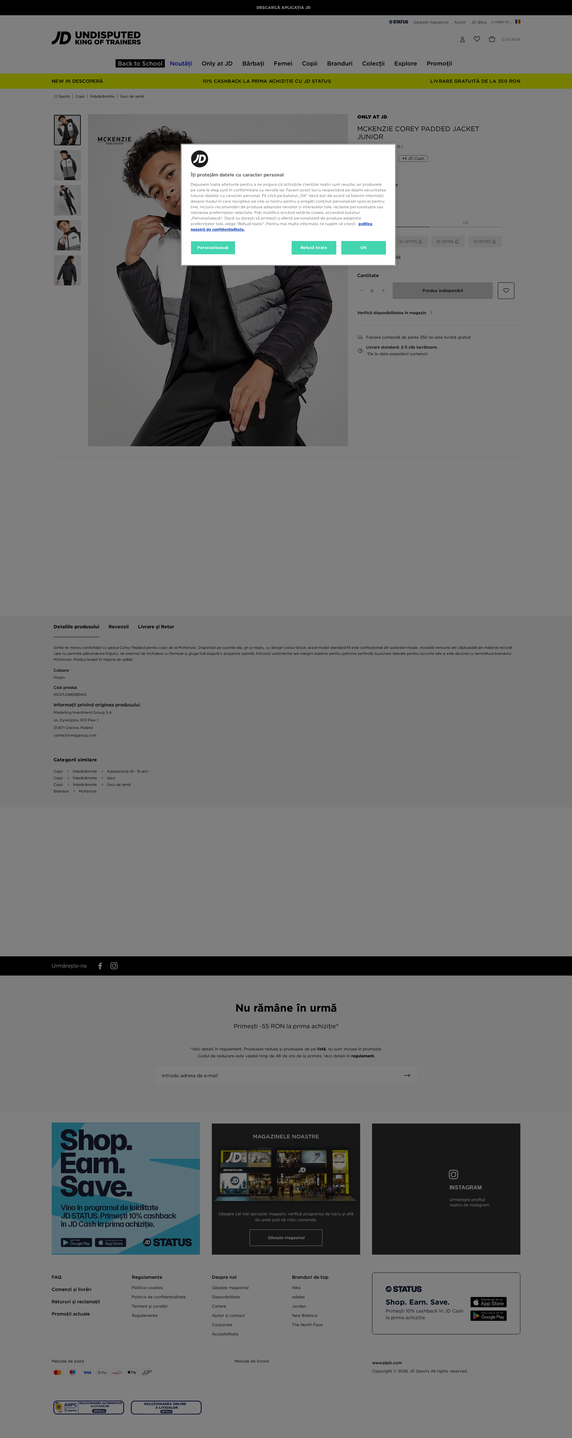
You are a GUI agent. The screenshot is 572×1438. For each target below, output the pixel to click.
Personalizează (213, 247)
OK (363, 247)
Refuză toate (314, 247)
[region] (288, 205)
